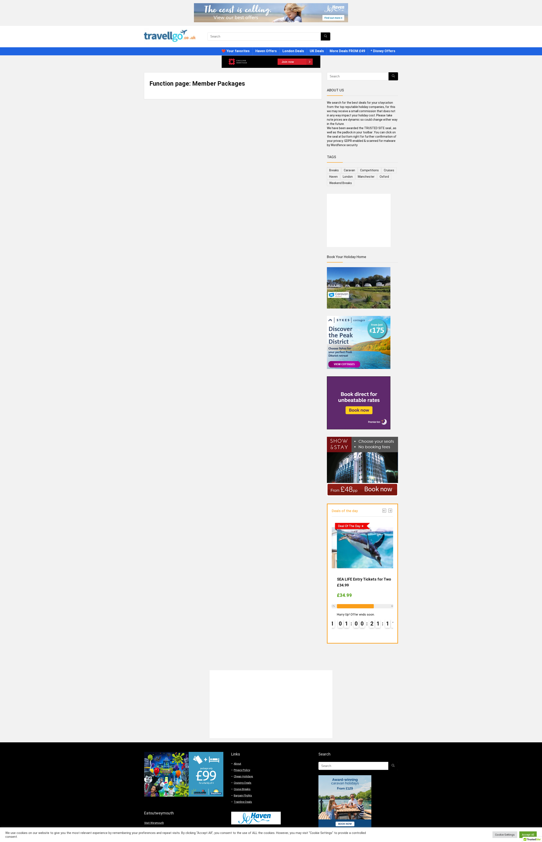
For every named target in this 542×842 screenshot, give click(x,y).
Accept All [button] (528, 834)
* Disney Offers (383, 51)
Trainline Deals (243, 801)
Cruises (389, 170)
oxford (384, 176)
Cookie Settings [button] (505, 834)
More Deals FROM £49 (347, 51)
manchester (366, 176)
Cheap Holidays (243, 776)
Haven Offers (266, 51)
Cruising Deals (242, 782)
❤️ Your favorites (235, 51)
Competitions (369, 170)
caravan (349, 170)
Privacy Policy (242, 770)
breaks (334, 170)
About (237, 763)
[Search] (325, 36)
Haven (333, 176)
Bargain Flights (243, 795)
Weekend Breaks (340, 183)
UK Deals (317, 51)
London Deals (293, 51)
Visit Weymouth (154, 822)
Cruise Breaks (242, 789)
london (348, 176)
